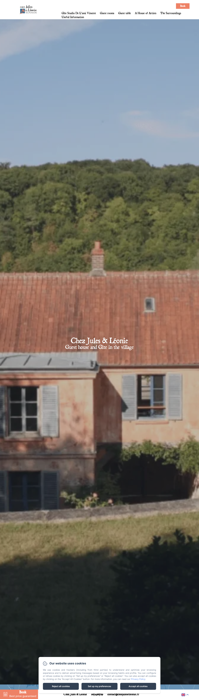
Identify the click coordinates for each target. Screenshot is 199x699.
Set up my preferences (99, 686)
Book (182, 6)
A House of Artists (145, 13)
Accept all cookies (138, 686)
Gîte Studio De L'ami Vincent (79, 13)
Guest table (124, 13)
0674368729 (97, 694)
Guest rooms (107, 13)
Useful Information (73, 17)
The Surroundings (170, 13)
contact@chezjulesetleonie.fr (123, 694)
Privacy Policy (138, 679)
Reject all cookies (61, 686)
